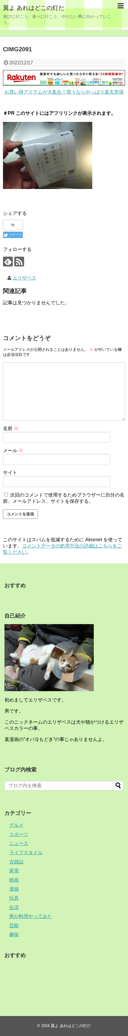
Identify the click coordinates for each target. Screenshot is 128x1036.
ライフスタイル (26, 852)
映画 (14, 880)
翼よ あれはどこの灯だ (33, 7)
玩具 (14, 898)
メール (13, 450)
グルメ (16, 825)
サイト (10, 472)
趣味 (14, 934)
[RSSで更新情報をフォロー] (19, 261)
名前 (10, 428)
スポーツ (18, 834)
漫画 (14, 888)
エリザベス (24, 277)
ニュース (18, 843)
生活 (14, 907)
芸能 (14, 925)
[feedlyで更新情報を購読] (8, 261)
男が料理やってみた (30, 916)
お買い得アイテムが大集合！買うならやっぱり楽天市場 (64, 91)
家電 (14, 870)
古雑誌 (16, 861)
